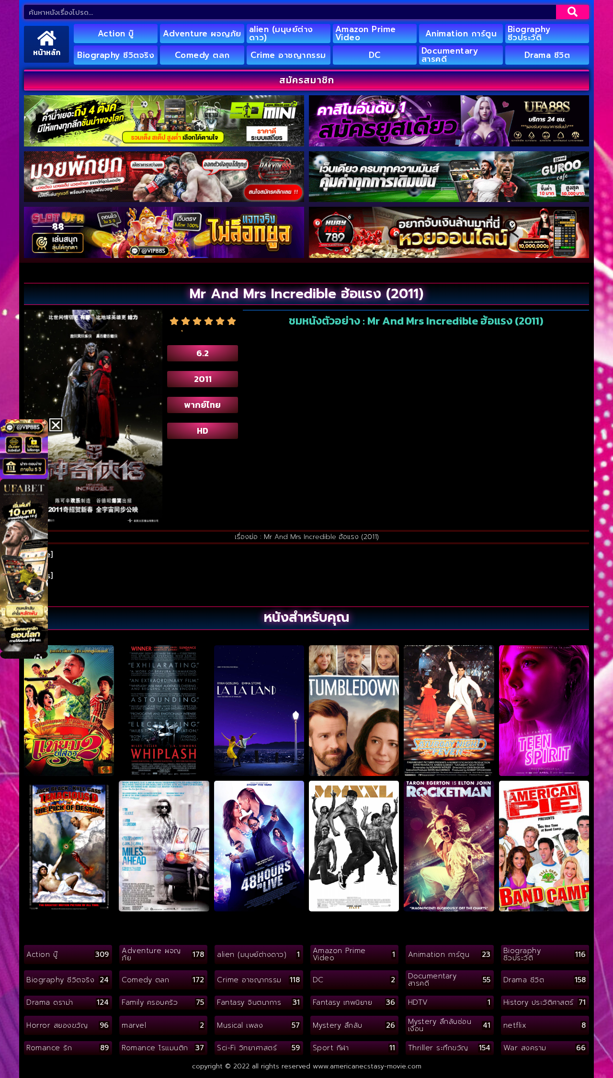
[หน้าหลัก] (46, 38)
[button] (55, 424)
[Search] (572, 12)
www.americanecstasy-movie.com (367, 1066)
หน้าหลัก (46, 52)
